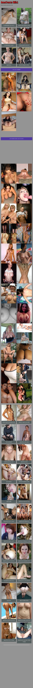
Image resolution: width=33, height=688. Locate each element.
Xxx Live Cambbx (16, 69)
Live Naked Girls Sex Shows (17, 138)
